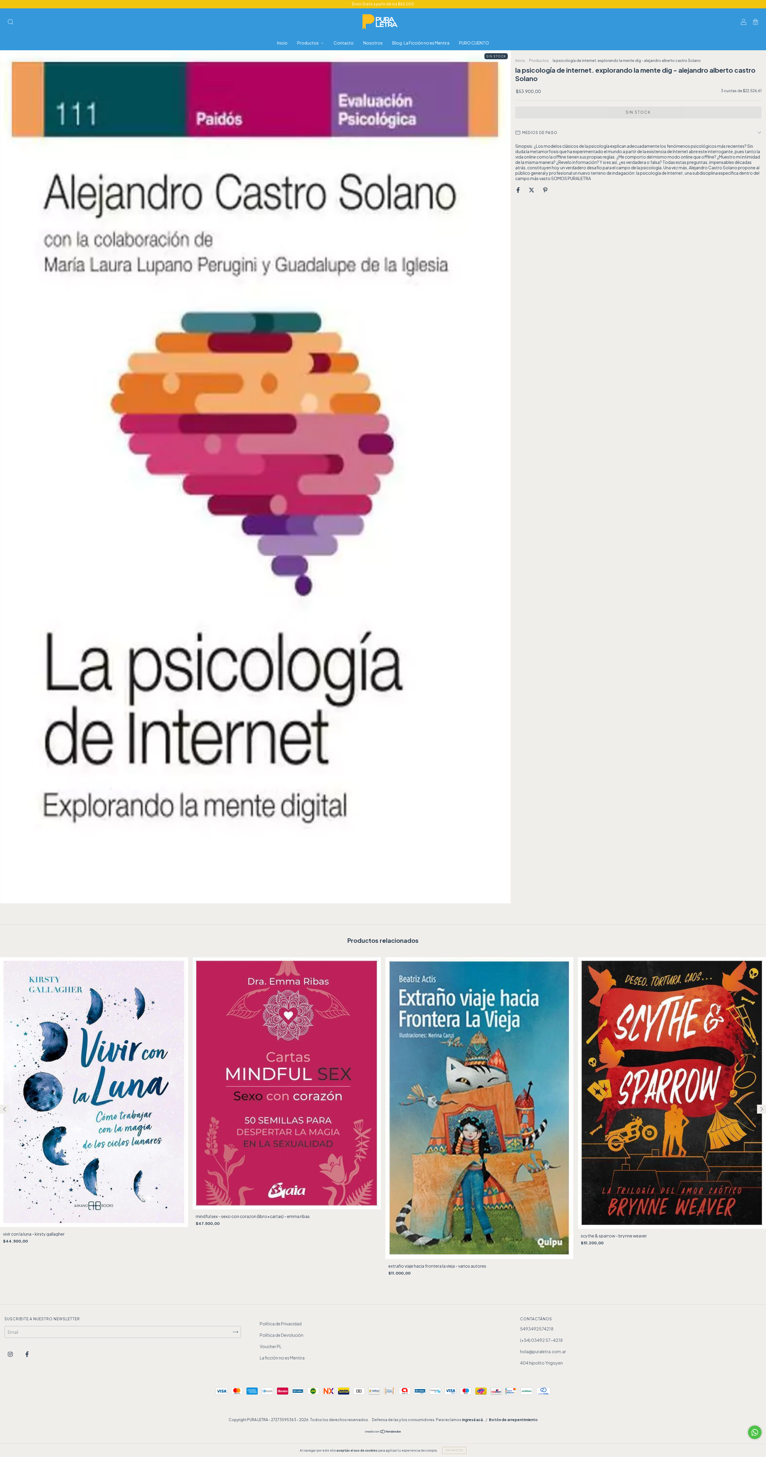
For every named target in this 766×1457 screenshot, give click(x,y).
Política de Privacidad (281, 1323)
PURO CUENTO (474, 42)
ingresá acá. (473, 1420)
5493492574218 (537, 1328)
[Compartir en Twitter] (532, 189)
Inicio (282, 42)
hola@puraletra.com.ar (543, 1351)
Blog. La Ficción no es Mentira (420, 42)
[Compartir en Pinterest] (545, 189)
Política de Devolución (281, 1335)
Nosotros (373, 42)
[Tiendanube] (383, 1432)
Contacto (344, 42)
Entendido (454, 1450)
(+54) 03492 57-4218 (541, 1340)
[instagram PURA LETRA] (10, 1353)
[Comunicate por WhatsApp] (755, 1432)
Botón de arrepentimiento (513, 1420)
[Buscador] (10, 22)
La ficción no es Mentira (282, 1357)
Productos (308, 42)
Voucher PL (271, 1346)
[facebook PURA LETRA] (27, 1353)
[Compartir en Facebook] (518, 189)
